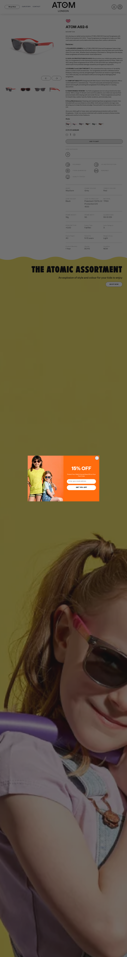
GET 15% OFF (81, 488)
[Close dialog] (97, 458)
